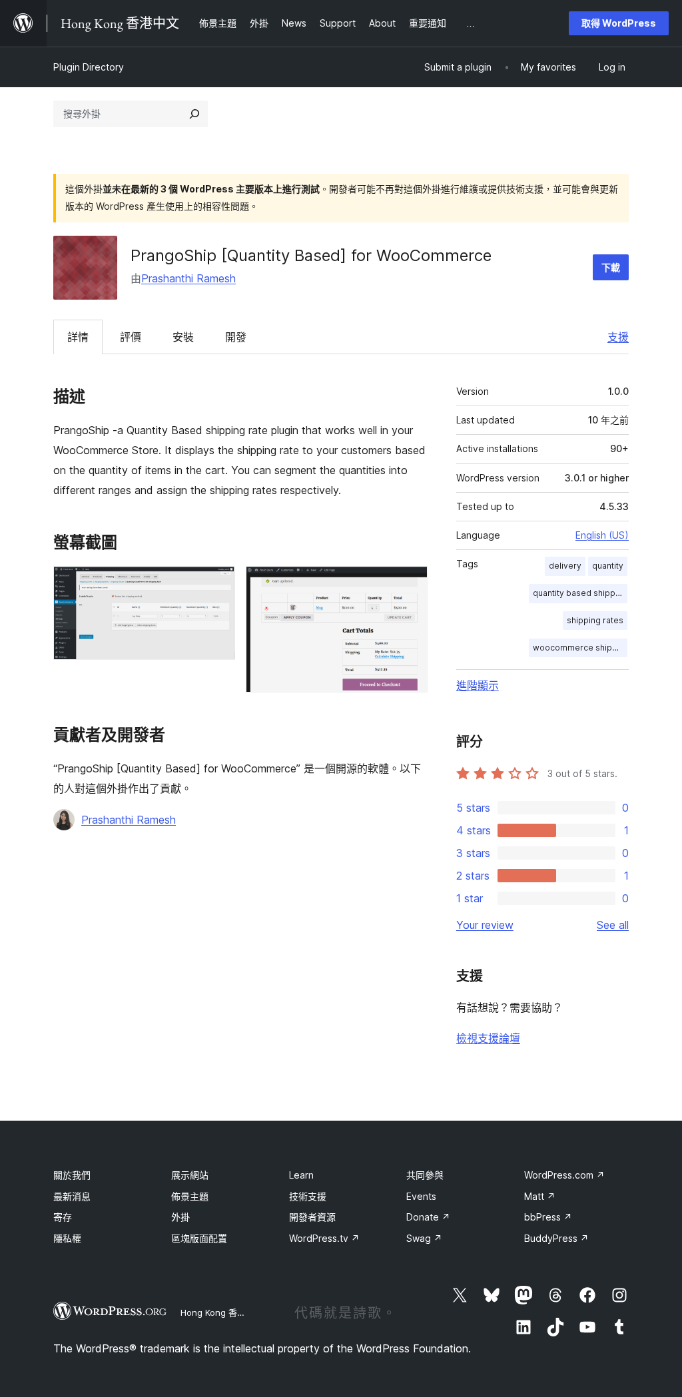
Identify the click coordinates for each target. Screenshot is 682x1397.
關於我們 (72, 1175)
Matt (539, 1196)
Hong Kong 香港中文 (221, 1312)
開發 (235, 337)
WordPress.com (564, 1175)
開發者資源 (312, 1217)
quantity (607, 566)
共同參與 (425, 1175)
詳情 (78, 337)
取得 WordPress (618, 23)
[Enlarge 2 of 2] (409, 584)
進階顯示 (477, 685)
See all (613, 925)
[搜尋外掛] (194, 114)
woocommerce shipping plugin (580, 648)
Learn (301, 1175)
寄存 (62, 1217)
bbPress (548, 1217)
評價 (130, 337)
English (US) (602, 535)
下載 (610, 267)
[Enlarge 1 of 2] (217, 584)
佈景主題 (189, 1196)
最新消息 (72, 1196)
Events (421, 1196)
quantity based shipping (580, 593)
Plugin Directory (88, 67)
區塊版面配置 (199, 1238)
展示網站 (189, 1175)
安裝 (183, 337)
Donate (428, 1217)
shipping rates (595, 620)
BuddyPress (556, 1238)
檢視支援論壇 (488, 1038)
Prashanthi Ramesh (188, 278)
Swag (424, 1238)
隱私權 (67, 1238)
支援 (618, 337)
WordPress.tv (324, 1238)
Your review (484, 925)
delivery (565, 566)
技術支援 (307, 1196)
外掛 (180, 1217)
